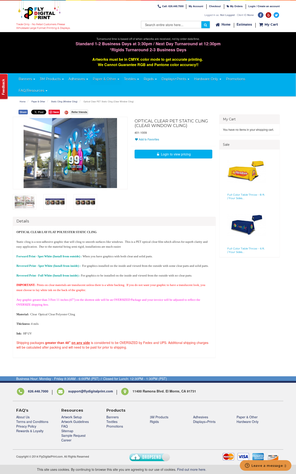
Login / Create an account (264, 6)
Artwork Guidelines (75, 421)
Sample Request (73, 435)
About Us (23, 417)
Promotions (114, 426)
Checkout (215, 6)
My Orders (236, 6)
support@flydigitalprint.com (90, 391)
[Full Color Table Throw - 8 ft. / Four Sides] (246, 171)
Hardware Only (248, 421)
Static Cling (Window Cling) (64, 101)
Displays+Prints (204, 421)
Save (56, 112)
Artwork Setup (71, 417)
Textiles (111, 421)
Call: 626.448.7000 (173, 6)
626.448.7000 (38, 391)
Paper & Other (38, 101)
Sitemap (67, 430)
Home (226, 24)
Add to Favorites (148, 139)
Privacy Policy (26, 426)
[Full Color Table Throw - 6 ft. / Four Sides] (246, 225)
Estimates (244, 24)
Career (66, 440)
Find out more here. (191, 469)
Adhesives (200, 417)
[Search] (205, 25)
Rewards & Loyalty (29, 430)
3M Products (159, 417)
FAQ (64, 426)
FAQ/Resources (31, 90)
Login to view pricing (175, 154)
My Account (196, 6)
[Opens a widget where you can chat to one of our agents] (265, 466)
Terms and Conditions (32, 421)
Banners (112, 417)
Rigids (154, 421)
